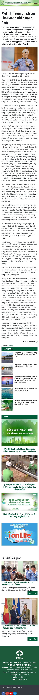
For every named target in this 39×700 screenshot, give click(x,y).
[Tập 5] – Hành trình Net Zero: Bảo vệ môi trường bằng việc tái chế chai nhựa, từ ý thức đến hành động (19, 487)
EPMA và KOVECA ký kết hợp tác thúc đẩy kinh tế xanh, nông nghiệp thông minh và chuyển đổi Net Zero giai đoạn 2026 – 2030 (25, 379)
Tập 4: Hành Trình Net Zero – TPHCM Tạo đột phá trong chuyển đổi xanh (19, 515)
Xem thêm (32, 593)
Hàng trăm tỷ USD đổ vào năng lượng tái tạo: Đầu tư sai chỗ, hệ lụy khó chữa (25, 354)
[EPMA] (16, 3)
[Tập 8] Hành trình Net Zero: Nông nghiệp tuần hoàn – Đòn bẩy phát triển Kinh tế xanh (19, 450)
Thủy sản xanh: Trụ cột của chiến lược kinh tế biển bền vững (25, 389)
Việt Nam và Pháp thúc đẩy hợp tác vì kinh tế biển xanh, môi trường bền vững (20, 627)
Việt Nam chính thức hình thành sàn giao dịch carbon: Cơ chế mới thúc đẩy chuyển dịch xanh (25, 402)
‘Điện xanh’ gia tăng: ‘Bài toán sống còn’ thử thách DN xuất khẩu (25, 365)
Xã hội (11, 346)
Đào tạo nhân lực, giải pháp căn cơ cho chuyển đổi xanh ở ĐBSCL (17, 583)
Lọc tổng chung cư (11, 690)
